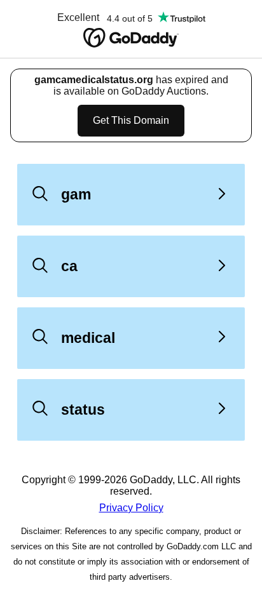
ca (69, 266)
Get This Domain (131, 120)
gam (76, 194)
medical (88, 338)
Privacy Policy (131, 507)
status (83, 409)
